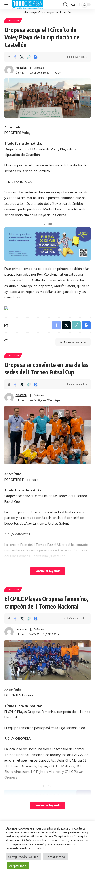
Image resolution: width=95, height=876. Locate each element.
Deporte (13, 20)
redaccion (21, 67)
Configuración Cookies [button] (23, 857)
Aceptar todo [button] (17, 866)
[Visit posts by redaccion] (9, 70)
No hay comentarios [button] (75, 341)
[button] (8, 4)
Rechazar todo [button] (55, 857)
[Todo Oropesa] (27, 4)
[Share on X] (22, 56)
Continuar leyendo (47, 571)
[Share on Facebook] (15, 56)
